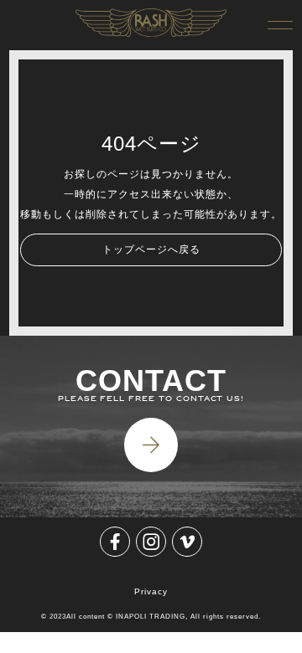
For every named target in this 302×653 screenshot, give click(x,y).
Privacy (151, 591)
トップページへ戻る (151, 249)
